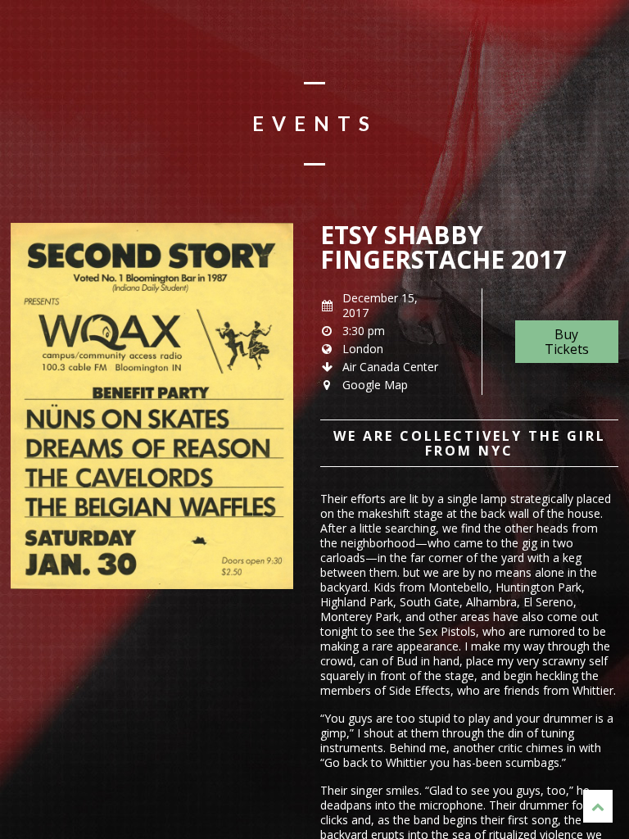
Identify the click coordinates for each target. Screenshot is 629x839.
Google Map (375, 384)
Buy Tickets (567, 341)
